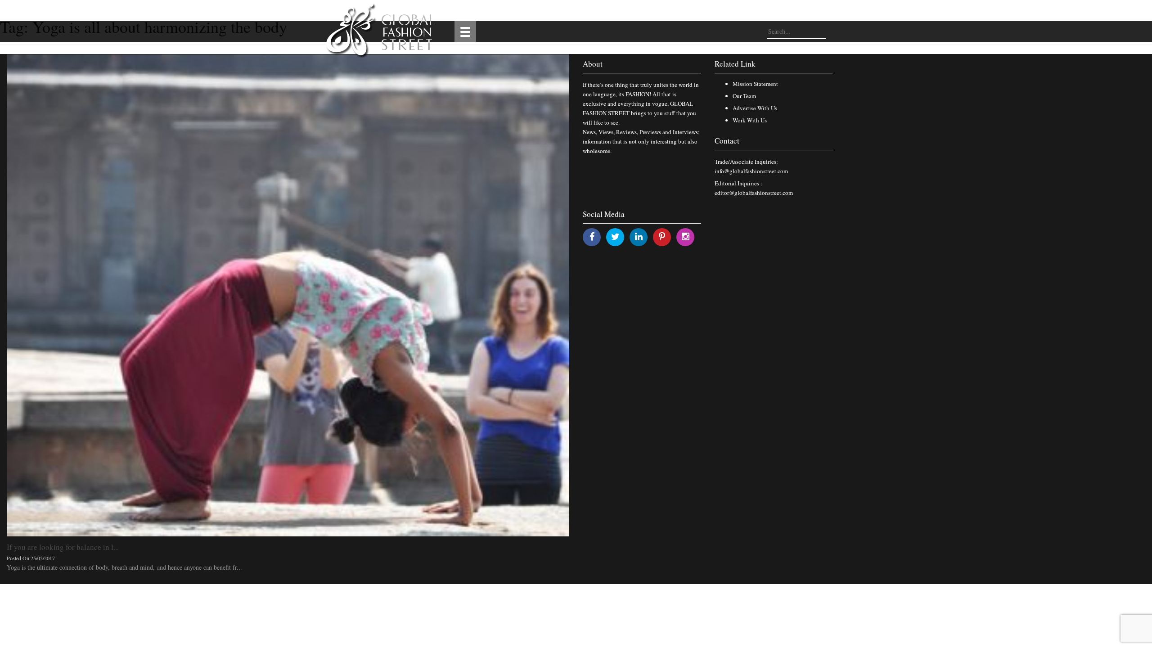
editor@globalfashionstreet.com (754, 193)
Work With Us (750, 120)
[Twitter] (615, 236)
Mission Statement (755, 84)
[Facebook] (592, 236)
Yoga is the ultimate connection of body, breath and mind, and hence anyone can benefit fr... (124, 567)
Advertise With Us (755, 108)
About (593, 63)
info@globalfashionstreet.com (751, 171)
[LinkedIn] (639, 236)
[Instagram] (685, 236)
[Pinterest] (662, 236)
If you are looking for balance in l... (63, 547)
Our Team (744, 96)
